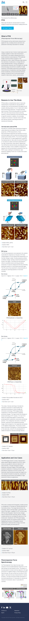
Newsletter (17, 610)
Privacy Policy (18, 612)
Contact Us (3, 610)
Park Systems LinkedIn (4, 607)
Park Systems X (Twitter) (10, 607)
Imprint (2, 612)
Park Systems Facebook (1, 607)
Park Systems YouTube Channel (7, 607)
